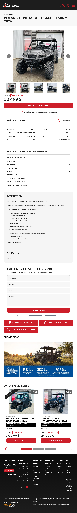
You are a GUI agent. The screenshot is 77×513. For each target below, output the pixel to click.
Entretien (68, 483)
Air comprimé (60, 471)
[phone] (64, 5)
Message (11, 296)
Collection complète (35, 483)
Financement (48, 477)
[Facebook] (27, 487)
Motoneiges (36, 480)
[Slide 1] (26, 449)
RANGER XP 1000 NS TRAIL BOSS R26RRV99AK (20, 420)
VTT (15, 14)
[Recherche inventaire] (59, 5)
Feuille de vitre (65, 120)
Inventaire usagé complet (49, 467)
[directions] (68, 5)
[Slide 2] (38, 449)
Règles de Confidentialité (35, 315)
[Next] (71, 449)
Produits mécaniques (36, 477)
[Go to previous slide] (9, 56)
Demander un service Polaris (69, 490)
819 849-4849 (11, 474)
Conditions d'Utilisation (50, 315)
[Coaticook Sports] (11, 5)
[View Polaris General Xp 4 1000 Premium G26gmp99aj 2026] (10, 88)
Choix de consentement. (62, 506)
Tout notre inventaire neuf (37, 467)
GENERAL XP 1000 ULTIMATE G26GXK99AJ (54, 420)
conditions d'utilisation (49, 506)
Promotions (69, 477)
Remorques (36, 474)
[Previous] (6, 449)
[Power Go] (17, 505)
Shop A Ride (17, 502)
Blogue (68, 470)
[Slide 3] (50, 449)
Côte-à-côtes (36, 472)
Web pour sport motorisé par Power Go (16, 499)
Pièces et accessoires (69, 485)
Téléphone (12, 284)
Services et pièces (69, 479)
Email (10, 290)
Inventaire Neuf (8, 14)
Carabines (59, 466)
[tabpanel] (22, 475)
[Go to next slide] (68, 56)
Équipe (68, 472)
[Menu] (73, 5)
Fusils (58, 468)
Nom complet (13, 278)
